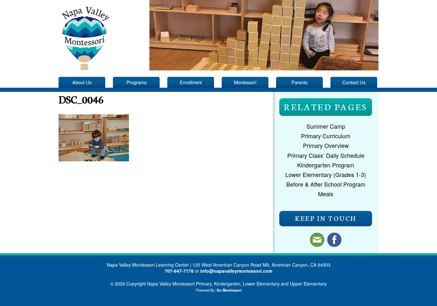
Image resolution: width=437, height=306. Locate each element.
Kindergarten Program (325, 165)
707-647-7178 (179, 271)
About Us (81, 82)
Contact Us (353, 82)
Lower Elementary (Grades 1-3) (325, 174)
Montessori (245, 82)
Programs (136, 82)
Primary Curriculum (325, 136)
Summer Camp (325, 126)
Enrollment (191, 82)
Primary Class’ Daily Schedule (325, 155)
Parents (299, 82)
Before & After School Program (325, 184)
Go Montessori (229, 290)
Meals (325, 193)
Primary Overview (326, 145)
